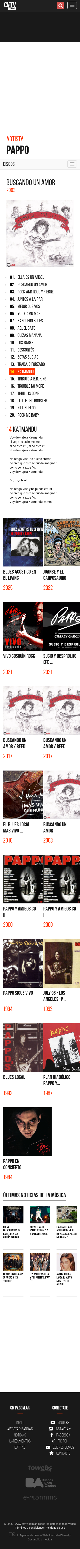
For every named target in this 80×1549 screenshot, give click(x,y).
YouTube (63, 1422)
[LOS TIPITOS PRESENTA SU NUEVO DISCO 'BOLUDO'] (13, 1262)
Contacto (63, 1453)
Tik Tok (63, 1441)
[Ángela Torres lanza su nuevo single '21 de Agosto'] (67, 1262)
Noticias (20, 1435)
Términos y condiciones (29, 1527)
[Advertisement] (40, 84)
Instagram (63, 1428)
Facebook (63, 1435)
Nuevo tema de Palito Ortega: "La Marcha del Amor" (39, 1230)
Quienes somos (63, 1447)
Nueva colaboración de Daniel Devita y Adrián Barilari (11, 1232)
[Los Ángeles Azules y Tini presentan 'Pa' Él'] (40, 1262)
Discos (9, 164)
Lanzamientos (20, 1441)
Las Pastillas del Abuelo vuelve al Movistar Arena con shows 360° (67, 1232)
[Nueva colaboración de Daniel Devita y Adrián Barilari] (13, 1214)
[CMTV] (10, 5)
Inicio (20, 1422)
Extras (20, 1447)
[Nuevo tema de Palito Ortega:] (40, 1214)
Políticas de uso (55, 1527)
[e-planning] (40, 1497)
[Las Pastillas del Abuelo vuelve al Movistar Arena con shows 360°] (67, 1214)
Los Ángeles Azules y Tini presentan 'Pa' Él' (40, 1278)
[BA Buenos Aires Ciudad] (40, 1483)
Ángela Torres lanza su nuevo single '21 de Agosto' (64, 1279)
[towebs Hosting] (40, 1468)
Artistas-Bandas (20, 1428)
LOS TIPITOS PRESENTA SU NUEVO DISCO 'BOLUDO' (13, 1278)
